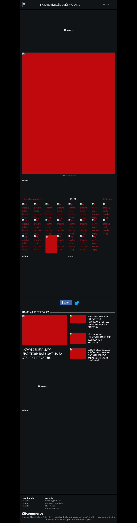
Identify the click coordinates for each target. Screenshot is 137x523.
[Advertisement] (68, 188)
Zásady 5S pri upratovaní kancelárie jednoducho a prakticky (99, 338)
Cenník (25, 503)
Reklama (26, 501)
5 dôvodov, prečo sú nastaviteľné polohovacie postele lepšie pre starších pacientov (98, 321)
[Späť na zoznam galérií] (113, 4)
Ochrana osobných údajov (54, 503)
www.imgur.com (70, 176)
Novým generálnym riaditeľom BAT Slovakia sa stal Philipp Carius (42, 354)
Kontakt (25, 506)
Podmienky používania (53, 501)
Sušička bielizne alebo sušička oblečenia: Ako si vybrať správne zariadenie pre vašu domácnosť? (99, 355)
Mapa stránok (50, 506)
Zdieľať (66, 302)
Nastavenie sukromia (52, 509)
